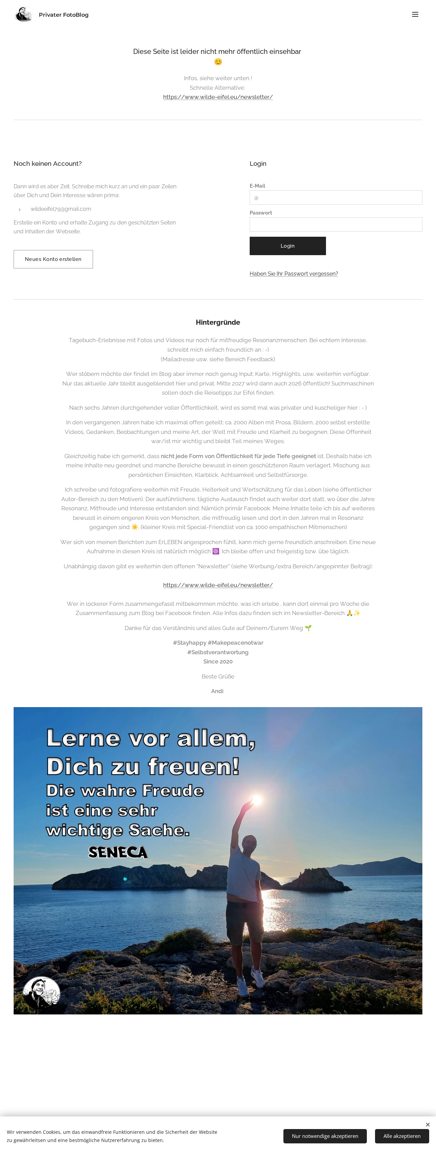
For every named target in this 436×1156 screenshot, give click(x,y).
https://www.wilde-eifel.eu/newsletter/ (218, 96)
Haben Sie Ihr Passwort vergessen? (294, 273)
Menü (417, 14)
